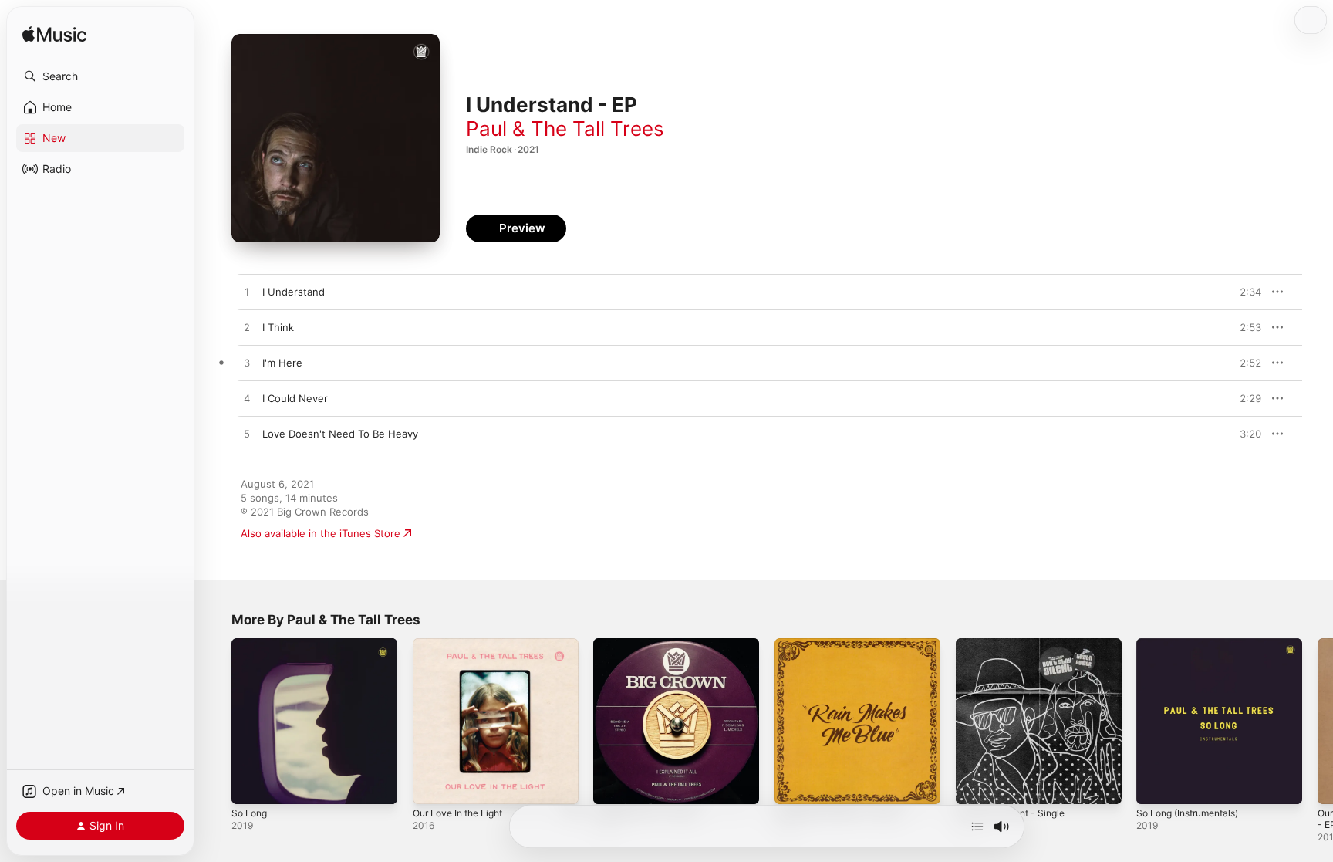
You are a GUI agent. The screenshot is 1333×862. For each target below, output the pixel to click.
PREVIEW (1244, 291)
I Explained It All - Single (651, 644)
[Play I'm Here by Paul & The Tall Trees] (246, 363)
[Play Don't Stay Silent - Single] (975, 784)
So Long (251, 644)
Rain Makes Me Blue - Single (843, 644)
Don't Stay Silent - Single (1015, 644)
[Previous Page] (216, 721)
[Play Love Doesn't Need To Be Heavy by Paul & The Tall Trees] (246, 434)
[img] (54, 35)
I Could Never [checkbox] (295, 398)
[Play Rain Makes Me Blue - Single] (793, 784)
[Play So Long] (250, 784)
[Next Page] (1317, 721)
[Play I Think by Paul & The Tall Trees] (246, 328)
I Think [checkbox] (278, 327)
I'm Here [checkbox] (282, 363)
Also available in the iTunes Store (320, 533)
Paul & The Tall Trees (565, 128)
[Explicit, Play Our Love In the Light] (432, 784)
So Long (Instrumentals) (1194, 644)
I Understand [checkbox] (293, 292)
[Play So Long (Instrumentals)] (1155, 784)
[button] (100, 76)
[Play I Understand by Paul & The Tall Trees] (246, 292)
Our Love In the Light (464, 644)
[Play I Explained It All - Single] (612, 784)
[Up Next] (977, 826)
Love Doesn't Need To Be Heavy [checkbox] (340, 434)
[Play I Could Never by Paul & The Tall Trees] (246, 399)
